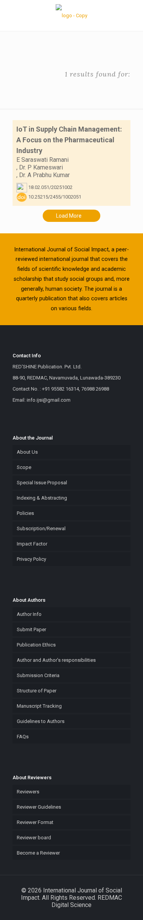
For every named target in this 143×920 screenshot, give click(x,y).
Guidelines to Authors (40, 721)
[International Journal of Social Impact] (71, 15)
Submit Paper (31, 629)
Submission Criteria (38, 675)
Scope (24, 467)
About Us (27, 452)
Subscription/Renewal (41, 528)
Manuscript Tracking (39, 706)
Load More (69, 216)
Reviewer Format (35, 822)
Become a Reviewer (38, 853)
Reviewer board (34, 837)
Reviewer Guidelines (39, 807)
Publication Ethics (36, 645)
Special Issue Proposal (42, 482)
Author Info (29, 614)
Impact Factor (32, 544)
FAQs (23, 736)
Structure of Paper (36, 691)
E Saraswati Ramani (42, 159)
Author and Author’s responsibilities (56, 660)
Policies (25, 513)
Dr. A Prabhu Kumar (44, 175)
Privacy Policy (31, 559)
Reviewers (28, 792)
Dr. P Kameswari (41, 167)
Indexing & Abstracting (42, 498)
